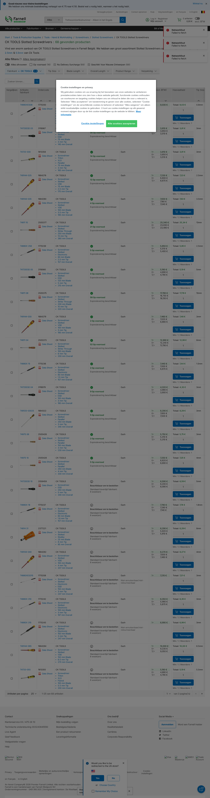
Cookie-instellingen (92, 123)
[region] (106, 106)
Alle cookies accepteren (121, 123)
